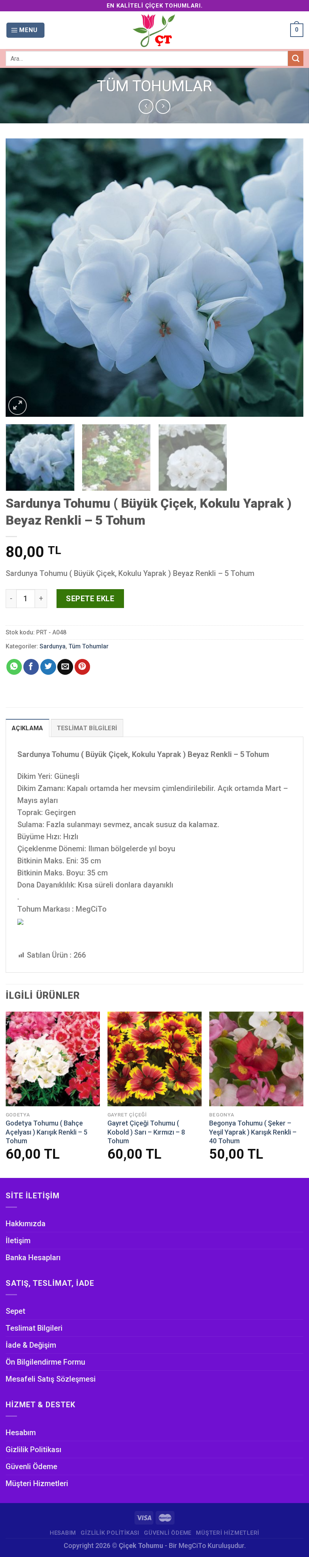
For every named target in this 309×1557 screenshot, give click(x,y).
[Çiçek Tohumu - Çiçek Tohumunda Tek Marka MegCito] (154, 30)
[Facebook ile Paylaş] (31, 667)
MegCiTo (192, 1545)
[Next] (288, 278)
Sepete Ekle (90, 598)
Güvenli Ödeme (31, 1466)
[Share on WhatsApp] (14, 667)
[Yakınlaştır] (17, 405)
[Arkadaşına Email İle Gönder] (65, 667)
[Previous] (21, 278)
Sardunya (53, 646)
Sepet (15, 1311)
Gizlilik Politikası (33, 1449)
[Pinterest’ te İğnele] (82, 667)
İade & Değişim (31, 1345)
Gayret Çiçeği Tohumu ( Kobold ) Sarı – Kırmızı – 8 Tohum (146, 1132)
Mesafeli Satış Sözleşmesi (51, 1378)
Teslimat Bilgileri (34, 1328)
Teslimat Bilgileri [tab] (87, 728)
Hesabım (21, 1432)
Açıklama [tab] (27, 728)
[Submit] (295, 58)
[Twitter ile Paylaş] (48, 667)
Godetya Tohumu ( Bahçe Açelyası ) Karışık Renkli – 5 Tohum (46, 1132)
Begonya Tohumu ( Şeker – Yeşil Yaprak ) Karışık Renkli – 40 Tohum (253, 1132)
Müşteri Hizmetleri (37, 1483)
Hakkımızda (26, 1223)
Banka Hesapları (33, 1257)
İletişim (18, 1240)
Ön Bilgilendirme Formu (45, 1362)
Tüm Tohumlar (154, 86)
